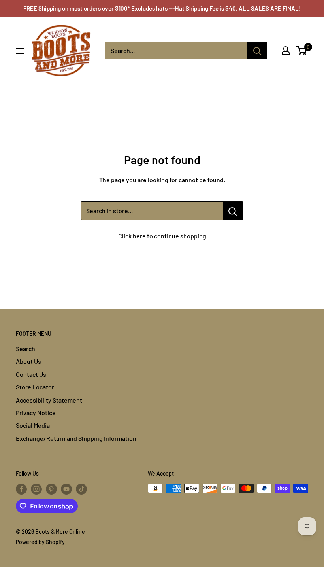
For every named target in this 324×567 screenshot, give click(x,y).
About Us (28, 361)
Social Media (33, 425)
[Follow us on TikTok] (81, 489)
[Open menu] (20, 51)
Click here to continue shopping (162, 236)
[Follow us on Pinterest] (51, 489)
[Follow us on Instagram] (36, 489)
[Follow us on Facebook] (21, 489)
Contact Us (31, 374)
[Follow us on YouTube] (66, 489)
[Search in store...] (233, 210)
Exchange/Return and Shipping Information (76, 438)
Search (25, 348)
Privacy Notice (36, 412)
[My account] (286, 50)
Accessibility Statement (49, 400)
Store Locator (35, 387)
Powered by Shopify (40, 542)
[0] (302, 50)
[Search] (257, 50)
